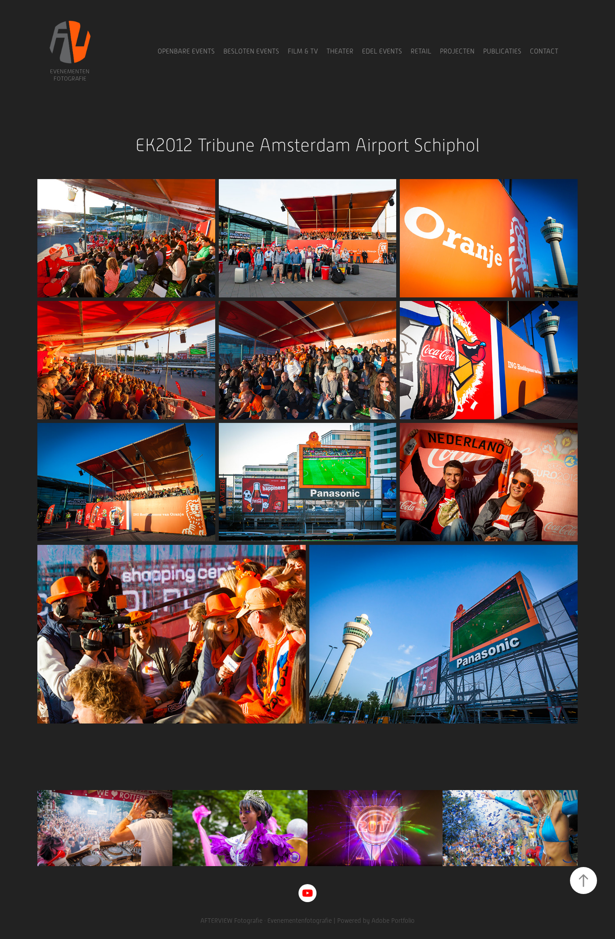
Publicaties (502, 51)
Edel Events (382, 51)
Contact (544, 51)
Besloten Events (251, 51)
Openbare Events (186, 51)
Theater (339, 51)
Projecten (457, 51)
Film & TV (303, 51)
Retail (421, 51)
